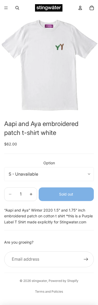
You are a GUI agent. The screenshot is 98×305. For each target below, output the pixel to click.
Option (49, 163)
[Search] (17, 8)
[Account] (80, 8)
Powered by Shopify (63, 281)
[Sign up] (85, 259)
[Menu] (6, 8)
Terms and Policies (49, 291)
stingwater (39, 281)
